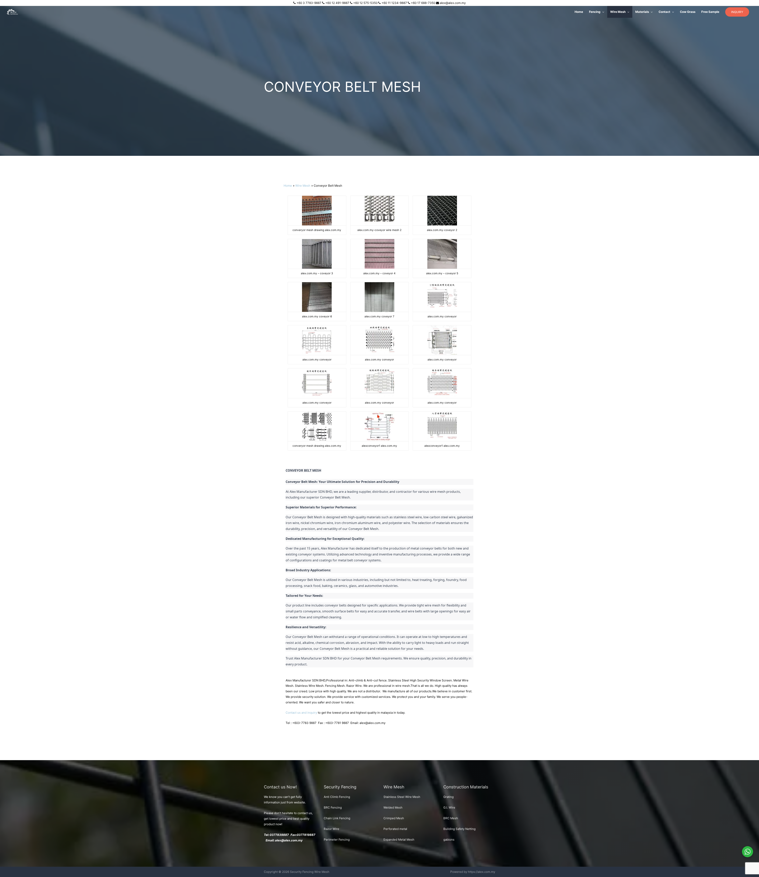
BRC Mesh (450, 818)
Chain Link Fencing (337, 818)
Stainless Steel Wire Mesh (401, 797)
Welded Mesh (392, 807)
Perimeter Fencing (337, 839)
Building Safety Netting (459, 829)
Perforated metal (395, 829)
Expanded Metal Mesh (398, 839)
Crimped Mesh (393, 818)
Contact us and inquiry (301, 712)
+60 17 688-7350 (423, 3)
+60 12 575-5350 (365, 3)
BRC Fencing (333, 807)
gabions (448, 839)
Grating (448, 797)
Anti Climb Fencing (337, 797)
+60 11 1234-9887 (394, 3)
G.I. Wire (449, 807)
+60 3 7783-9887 (308, 3)
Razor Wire (331, 829)
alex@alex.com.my (453, 3)
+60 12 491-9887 (337, 3)
